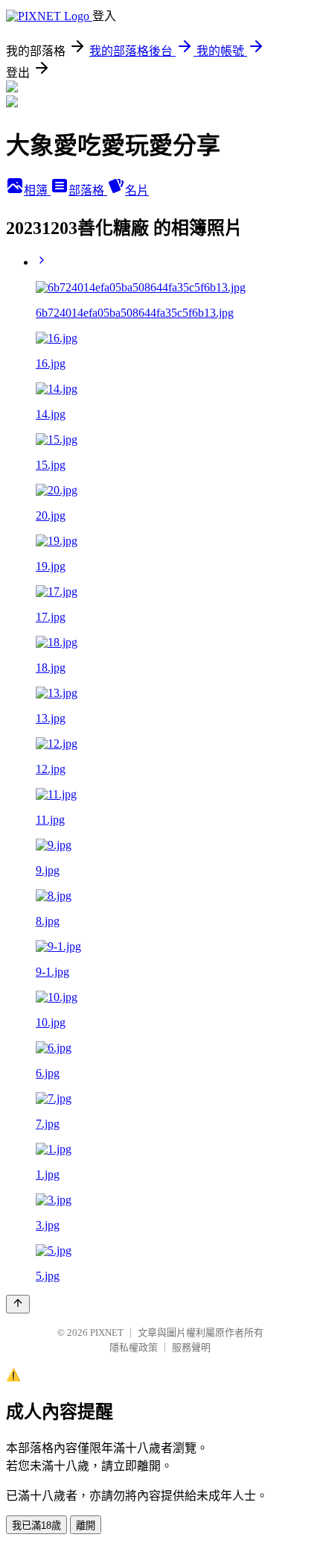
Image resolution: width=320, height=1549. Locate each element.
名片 (137, 190)
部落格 (87, 190)
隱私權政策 (133, 1347)
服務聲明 (191, 1347)
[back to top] (18, 1304)
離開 (85, 1525)
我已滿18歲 (36, 1525)
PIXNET (107, 1332)
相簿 (37, 190)
